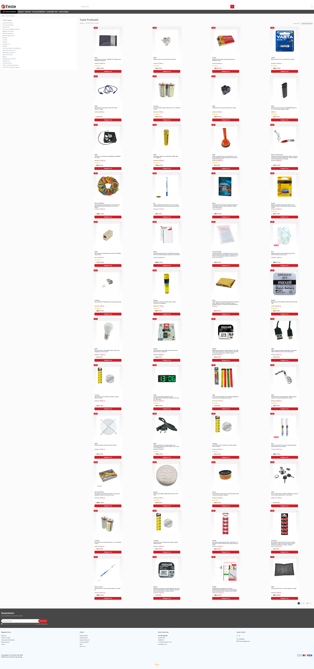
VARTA (273, 58)
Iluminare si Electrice (9, 50)
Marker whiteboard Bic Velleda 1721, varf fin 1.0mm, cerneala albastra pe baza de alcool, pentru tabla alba (166, 205)
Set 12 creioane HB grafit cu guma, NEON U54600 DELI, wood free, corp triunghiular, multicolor (225, 397)
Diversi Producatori (277, 155)
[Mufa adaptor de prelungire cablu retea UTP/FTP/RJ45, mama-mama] (108, 235)
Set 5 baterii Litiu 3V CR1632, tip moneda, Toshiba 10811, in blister (224, 446)
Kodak (214, 58)
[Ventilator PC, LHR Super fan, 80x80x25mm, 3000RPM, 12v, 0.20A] (108, 138)
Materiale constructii (9, 52)
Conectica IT (6, 44)
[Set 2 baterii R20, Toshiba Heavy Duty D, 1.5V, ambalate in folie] (166, 89)
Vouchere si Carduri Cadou (11, 67)
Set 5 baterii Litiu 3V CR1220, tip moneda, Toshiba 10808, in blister (165, 543)
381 (308, 603)
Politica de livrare (5, 642)
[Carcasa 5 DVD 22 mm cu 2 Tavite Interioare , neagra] (284, 570)
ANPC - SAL (82, 646)
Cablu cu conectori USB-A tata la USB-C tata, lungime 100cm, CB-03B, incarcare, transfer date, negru (284, 351)
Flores (214, 492)
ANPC (81, 644)
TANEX (214, 587)
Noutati (20, 12)
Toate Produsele (10, 12)
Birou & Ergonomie (8, 35)
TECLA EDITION (99, 203)
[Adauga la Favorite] (120, 28)
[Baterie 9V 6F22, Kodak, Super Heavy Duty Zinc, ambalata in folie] (225, 41)
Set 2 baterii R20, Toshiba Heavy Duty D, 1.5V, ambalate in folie (166, 108)
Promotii (28, 12)
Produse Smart (7, 63)
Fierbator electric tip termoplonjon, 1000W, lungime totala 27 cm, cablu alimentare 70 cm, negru (283, 397)
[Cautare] (232, 6)
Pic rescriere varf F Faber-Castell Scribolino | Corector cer (107, 589)
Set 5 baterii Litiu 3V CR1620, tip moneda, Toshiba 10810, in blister (106, 397)
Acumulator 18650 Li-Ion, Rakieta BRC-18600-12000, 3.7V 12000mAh (165, 157)
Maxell (273, 300)
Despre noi (3, 635)
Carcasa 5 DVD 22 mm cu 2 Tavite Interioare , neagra (283, 588)
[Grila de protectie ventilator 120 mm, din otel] (108, 427)
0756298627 (241, 639)
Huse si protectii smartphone (12, 48)
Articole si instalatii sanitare (11, 29)
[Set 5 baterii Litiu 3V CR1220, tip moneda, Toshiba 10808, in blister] (166, 524)
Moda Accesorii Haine (9, 59)
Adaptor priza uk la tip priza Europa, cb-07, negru (224, 107)
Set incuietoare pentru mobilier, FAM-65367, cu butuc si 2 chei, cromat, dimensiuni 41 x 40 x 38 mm (284, 494)
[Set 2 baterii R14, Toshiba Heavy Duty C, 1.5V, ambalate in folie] (108, 524)
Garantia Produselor (85, 640)
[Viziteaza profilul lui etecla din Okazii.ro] (157, 665)
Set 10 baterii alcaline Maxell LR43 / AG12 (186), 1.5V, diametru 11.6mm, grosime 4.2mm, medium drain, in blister (225, 543)
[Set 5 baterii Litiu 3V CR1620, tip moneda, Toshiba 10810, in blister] (108, 378)
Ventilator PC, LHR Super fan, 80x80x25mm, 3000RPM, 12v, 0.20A (107, 157)
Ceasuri (5, 42)
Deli (272, 252)
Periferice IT (6, 61)
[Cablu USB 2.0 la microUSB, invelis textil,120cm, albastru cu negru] (108, 89)
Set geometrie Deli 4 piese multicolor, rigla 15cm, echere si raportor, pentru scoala (283, 254)
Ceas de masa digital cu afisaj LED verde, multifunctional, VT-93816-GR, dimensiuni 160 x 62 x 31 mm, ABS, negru (166, 398)
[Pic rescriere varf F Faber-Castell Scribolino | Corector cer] (108, 570)
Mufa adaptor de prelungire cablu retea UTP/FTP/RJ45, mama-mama (107, 254)
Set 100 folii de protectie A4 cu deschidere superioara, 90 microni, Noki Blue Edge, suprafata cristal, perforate (166, 254)
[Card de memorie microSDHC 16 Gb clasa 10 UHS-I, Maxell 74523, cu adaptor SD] (166, 332)
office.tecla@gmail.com (244, 641)
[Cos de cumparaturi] (312, 7)
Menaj (4, 57)
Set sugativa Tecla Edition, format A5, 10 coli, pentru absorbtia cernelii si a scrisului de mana (107, 494)
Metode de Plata (84, 635)
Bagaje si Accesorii (8, 31)
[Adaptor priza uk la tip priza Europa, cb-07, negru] (225, 89)
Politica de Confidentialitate (41, 624)
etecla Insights (64, 12)
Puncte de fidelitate (38, 12)
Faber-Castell (98, 587)
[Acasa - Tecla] (9, 7)
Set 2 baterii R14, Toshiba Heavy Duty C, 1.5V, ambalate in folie (107, 543)
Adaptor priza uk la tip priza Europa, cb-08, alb (164, 59)
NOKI (154, 252)
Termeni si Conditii (5, 637)
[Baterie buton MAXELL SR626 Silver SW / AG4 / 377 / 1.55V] (166, 475)
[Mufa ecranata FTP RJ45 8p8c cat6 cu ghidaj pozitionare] (108, 283)
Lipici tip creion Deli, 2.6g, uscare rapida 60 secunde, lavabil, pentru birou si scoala (283, 446)
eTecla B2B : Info (52, 12)
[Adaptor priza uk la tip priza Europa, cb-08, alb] (166, 41)
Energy (5, 46)
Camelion (274, 541)
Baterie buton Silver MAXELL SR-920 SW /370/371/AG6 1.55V (284, 302)
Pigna (214, 203)
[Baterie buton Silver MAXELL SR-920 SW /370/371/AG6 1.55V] (284, 283)
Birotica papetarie (8, 33)
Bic (154, 203)
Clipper (155, 300)
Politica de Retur (84, 637)
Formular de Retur (84, 642)
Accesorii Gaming (8, 25)
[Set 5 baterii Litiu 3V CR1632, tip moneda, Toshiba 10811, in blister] (225, 427)
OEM (95, 58)
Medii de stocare (8, 55)
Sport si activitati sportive (10, 65)
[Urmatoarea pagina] (310, 603)
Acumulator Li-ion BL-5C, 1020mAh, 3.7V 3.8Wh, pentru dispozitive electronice (107, 60)
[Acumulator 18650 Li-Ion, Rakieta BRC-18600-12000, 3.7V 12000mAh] (166, 138)
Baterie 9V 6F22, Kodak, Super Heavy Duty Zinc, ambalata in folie (223, 60)
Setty (213, 300)
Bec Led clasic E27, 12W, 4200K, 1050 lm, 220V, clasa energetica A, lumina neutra (106, 351)
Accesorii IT (6, 27)
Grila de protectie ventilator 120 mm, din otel (105, 445)
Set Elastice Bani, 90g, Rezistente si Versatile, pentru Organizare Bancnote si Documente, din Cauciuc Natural (107, 206)
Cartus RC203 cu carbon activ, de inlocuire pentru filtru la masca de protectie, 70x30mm (225, 494)
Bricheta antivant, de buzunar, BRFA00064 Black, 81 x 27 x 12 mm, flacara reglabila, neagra (284, 108)
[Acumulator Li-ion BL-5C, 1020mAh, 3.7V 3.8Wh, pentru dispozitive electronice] (108, 41)
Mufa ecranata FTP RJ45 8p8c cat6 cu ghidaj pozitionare (107, 302)
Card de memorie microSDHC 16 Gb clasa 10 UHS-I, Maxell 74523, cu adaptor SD (165, 351)
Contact (3, 644)
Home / (3, 16)
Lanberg (97, 300)
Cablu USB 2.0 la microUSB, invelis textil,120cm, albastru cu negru (106, 108)
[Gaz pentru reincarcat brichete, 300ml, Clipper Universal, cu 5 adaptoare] (166, 283)
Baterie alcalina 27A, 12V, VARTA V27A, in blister (282, 59)
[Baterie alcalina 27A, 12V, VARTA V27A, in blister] (284, 41)
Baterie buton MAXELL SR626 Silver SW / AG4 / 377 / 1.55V (165, 494)
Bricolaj (5, 38)
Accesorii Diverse (8, 23)
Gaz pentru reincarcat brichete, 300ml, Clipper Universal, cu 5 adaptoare (164, 302)
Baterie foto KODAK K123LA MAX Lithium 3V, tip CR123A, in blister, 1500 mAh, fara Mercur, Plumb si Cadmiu (283, 206)
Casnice (5, 40)
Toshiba (155, 106)
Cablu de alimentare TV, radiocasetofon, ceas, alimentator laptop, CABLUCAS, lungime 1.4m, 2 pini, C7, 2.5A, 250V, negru (166, 446)
